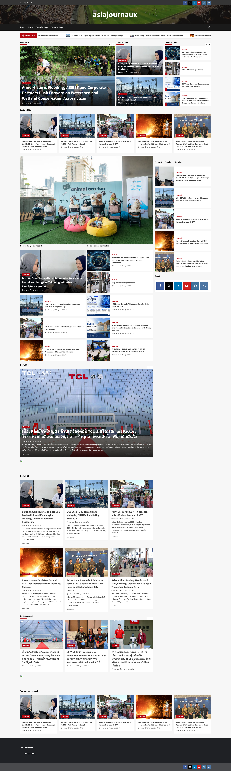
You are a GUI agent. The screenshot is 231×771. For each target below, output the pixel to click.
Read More (25, 454)
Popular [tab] (168, 162)
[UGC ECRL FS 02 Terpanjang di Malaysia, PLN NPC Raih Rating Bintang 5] (77, 126)
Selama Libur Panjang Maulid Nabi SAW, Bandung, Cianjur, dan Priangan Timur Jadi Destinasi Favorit (131, 584)
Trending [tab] (179, 162)
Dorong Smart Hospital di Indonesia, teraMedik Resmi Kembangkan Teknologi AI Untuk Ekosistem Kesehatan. (139, 66)
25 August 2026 (126, 310)
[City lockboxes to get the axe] (172, 53)
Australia (184, 52)
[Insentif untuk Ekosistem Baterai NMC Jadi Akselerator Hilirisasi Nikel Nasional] (154, 126)
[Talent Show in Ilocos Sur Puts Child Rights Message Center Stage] (67, 76)
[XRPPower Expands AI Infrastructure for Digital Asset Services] (172, 68)
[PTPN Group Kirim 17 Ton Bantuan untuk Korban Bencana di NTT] (115, 126)
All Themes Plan (30, 754)
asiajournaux (115, 14)
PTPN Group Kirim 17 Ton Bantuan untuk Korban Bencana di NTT (76, 36)
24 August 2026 (126, 666)
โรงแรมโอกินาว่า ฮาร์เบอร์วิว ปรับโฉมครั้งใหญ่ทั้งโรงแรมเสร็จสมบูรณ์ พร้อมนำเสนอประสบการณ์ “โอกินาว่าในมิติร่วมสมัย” (131, 657)
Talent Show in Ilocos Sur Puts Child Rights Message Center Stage (61, 95)
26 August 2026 (126, 266)
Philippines (26, 88)
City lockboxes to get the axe (192, 54)
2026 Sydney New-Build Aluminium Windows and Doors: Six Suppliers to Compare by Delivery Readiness (195, 85)
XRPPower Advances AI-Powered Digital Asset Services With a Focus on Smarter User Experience (130, 260)
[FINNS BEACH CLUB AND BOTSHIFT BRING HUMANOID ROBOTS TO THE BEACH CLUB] (172, 99)
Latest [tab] (159, 162)
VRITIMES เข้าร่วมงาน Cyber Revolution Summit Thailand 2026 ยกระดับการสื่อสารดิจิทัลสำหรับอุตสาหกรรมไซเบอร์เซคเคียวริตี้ (82, 437)
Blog (22, 27)
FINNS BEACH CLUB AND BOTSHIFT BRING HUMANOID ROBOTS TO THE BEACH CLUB (195, 100)
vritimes (26, 103)
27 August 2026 (36, 103)
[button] (209, 27)
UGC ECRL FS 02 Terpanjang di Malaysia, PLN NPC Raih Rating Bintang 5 (76, 142)
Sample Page (42, 27)
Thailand (26, 429)
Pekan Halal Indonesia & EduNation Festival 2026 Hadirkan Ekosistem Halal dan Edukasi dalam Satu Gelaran (192, 144)
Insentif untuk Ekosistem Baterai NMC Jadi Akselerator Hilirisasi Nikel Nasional (141, 35)
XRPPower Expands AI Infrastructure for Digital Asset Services (195, 69)
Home (30, 27)
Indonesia (122, 60)
